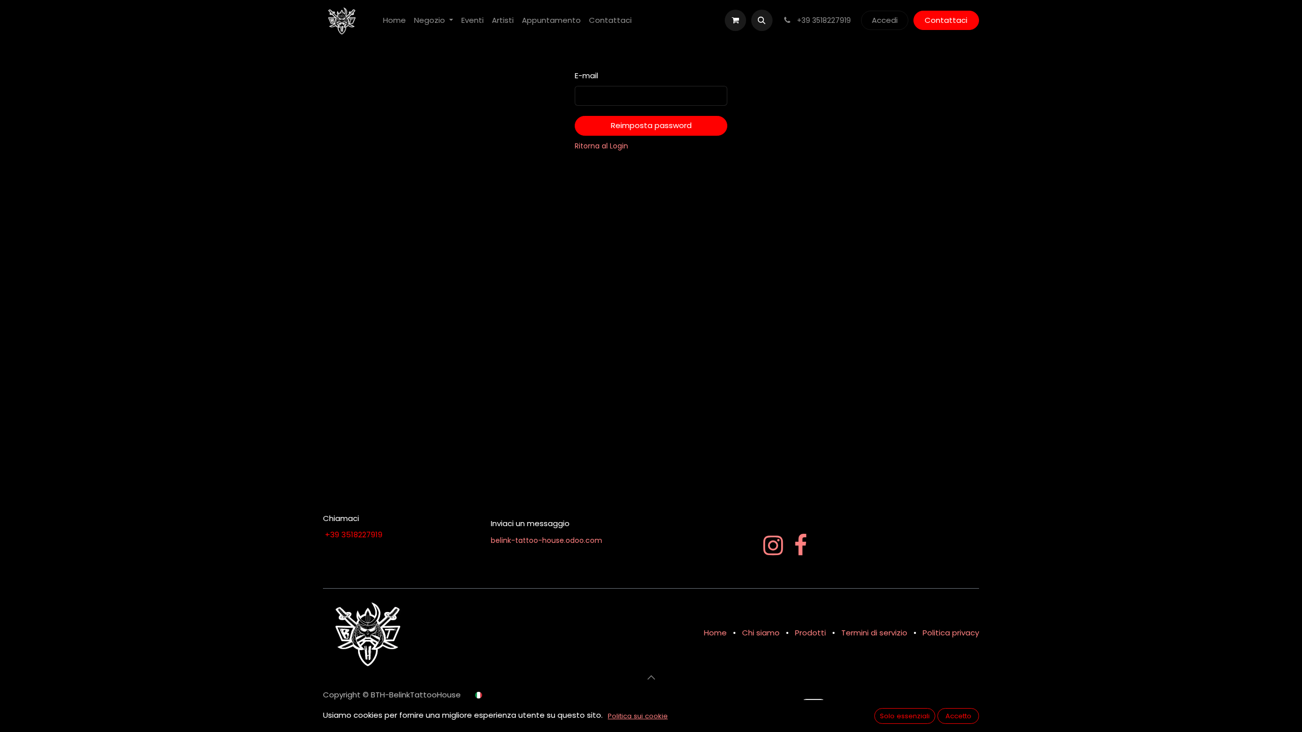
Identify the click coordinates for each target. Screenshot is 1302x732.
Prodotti (810, 632)
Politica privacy (951, 632)
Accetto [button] (958, 716)
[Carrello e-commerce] (735, 20)
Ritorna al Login (601, 146)
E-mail (586, 75)
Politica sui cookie (638, 716)
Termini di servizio (874, 632)
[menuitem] (394, 20)
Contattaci (946, 20)
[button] (762, 20)
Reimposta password (651, 125)
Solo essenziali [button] (905, 716)
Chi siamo (761, 632)
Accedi (885, 20)
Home (715, 632)
